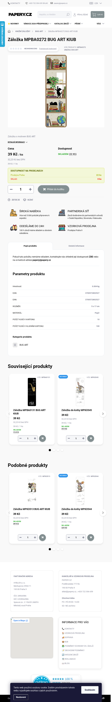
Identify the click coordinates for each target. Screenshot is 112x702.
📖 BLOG (66, 663)
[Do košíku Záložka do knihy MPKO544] (90, 537)
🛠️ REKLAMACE (69, 659)
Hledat (68, 14)
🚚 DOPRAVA (67, 637)
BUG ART (24, 345)
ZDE (91, 256)
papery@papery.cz (42, 260)
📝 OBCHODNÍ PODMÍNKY (73, 650)
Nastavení (21, 697)
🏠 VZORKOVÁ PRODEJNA (73, 633)
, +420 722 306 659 (85, 591)
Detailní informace (16, 142)
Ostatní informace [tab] (76, 246)
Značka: (71, 50)
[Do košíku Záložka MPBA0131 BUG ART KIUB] (42, 438)
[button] (50, 450)
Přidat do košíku (55, 189)
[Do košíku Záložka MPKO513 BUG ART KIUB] (42, 537)
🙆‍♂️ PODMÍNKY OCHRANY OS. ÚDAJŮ (77, 646)
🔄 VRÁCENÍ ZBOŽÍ (70, 655)
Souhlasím (90, 690)
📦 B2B (65, 642)
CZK (96, 3)
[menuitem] (14, 24)
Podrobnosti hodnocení (48, 49)
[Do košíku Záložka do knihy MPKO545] (90, 438)
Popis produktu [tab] (30, 246)
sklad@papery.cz (69, 591)
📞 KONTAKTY (14, 3)
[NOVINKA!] (80, 392)
